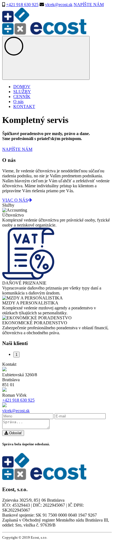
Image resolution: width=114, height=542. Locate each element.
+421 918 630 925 (22, 4)
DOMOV (21, 86)
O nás (18, 101)
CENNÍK (21, 96)
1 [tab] (16, 354)
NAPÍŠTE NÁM (89, 4)
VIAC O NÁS (15, 200)
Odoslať (15, 433)
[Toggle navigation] (46, 58)
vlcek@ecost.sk (58, 4)
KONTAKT (24, 106)
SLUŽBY (22, 91)
